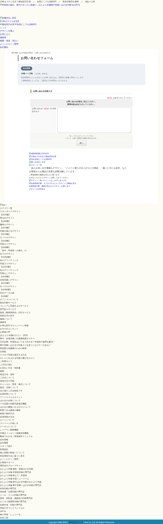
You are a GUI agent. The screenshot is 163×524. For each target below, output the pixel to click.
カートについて (7, 420)
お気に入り (5, 34)
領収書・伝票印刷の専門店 (12, 492)
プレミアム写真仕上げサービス (14, 306)
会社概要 (4, 443)
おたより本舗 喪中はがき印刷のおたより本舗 (20, 482)
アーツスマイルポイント (11, 397)
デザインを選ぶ (7, 31)
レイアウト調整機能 (9, 430)
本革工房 (4, 518)
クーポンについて (8, 426)
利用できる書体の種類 (10, 410)
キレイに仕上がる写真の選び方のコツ (17, 358)
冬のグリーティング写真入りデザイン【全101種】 (9, 263)
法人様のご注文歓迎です (11, 391)
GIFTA (3, 511)
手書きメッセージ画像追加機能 (14, 433)
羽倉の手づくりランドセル (12, 508)
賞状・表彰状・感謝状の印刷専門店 (16, 498)
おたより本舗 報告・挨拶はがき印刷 (16, 469)
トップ (3, 28)
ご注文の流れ (6, 365)
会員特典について (8, 394)
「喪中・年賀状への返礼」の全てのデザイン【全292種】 (13, 253)
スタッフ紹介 (6, 446)
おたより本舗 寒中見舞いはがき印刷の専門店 (20, 485)
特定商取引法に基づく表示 (12, 456)
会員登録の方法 (7, 417)
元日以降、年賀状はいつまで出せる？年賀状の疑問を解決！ (27, 342)
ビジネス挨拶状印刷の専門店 (13, 501)
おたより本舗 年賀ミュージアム (14, 479)
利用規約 (4, 449)
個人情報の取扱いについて (12, 453)
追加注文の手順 (7, 381)
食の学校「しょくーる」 (11, 514)
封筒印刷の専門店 (8, 488)
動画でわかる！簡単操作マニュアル (16, 436)
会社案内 (4, 47)
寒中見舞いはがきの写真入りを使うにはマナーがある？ (25, 345)
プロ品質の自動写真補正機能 (13, 404)
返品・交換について (9, 387)
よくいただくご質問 (9, 44)
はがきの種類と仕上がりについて (15, 407)
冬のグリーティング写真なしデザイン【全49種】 (9, 273)
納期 (2, 371)
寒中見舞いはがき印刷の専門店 (22, 53)
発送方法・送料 (7, 374)
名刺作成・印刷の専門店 (11, 505)
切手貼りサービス (8, 309)
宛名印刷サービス (8, 303)
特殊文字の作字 (7, 316)
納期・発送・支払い (9, 41)
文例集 (3, 352)
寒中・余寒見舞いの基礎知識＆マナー (17, 338)
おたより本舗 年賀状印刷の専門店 (15, 472)
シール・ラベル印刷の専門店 (13, 495)
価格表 (3, 37)
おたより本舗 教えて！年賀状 (13, 475)
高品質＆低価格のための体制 (13, 348)
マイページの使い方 (9, 423)
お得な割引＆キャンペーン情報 (14, 325)
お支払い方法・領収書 (10, 368)
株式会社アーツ (76, 522)
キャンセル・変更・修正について (15, 384)
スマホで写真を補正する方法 (13, 355)
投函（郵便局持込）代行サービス (15, 312)
